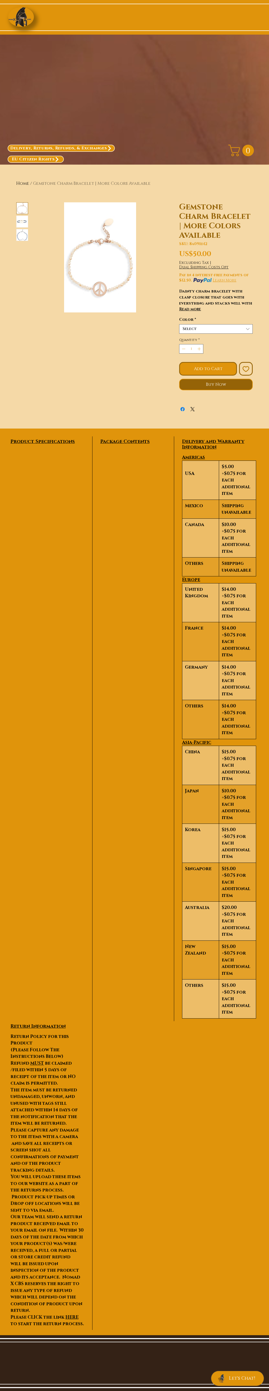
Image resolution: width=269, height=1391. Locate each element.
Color (187, 319)
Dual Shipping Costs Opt (204, 267)
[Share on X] (192, 409)
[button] (242, 150)
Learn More (224, 280)
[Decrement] (183, 348)
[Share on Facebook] (182, 409)
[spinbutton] (191, 348)
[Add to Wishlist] (246, 369)
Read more (190, 309)
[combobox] (216, 329)
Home (22, 183)
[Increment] (199, 348)
